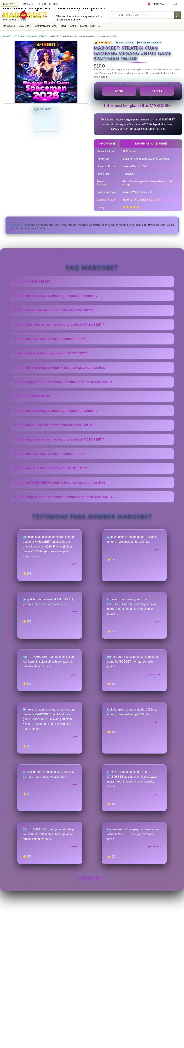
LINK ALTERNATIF (47, 4)
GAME (73, 25)
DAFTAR (157, 91)
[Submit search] (177, 15)
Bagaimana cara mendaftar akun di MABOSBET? (55, 310)
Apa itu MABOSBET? (34, 281)
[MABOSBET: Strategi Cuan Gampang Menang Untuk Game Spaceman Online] (25, 15)
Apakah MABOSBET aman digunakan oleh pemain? (58, 296)
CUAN (83, 25)
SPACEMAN (159, 4)
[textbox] (142, 15)
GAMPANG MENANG (46, 25)
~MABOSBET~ (92, 878)
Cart (174, 4)
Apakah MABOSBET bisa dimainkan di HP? (51, 339)
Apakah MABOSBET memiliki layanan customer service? (62, 367)
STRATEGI (95, 25)
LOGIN (27, 4)
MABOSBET (9, 4)
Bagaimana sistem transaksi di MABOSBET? (52, 353)
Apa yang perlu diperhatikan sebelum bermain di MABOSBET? (66, 382)
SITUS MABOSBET (22, 36)
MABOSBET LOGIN (39, 36)
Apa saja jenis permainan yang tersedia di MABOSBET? (61, 324)
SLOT (63, 25)
